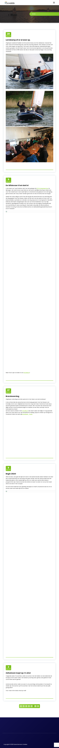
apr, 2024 (8, 34)
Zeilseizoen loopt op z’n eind (18, 673)
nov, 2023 (8, 668)
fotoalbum (27, 372)
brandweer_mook (27, 414)
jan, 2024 (8, 468)
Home (33, 14)
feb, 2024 (8, 391)
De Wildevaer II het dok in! (17, 185)
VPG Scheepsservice (42, 188)
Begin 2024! (11, 474)
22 (35, 706)
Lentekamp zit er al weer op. (18, 40)
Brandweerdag (12, 396)
